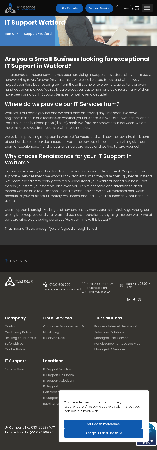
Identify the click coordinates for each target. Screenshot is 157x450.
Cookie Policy (15, 349)
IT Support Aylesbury (58, 380)
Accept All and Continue (104, 433)
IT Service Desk (54, 338)
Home (9, 33)
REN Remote (69, 8)
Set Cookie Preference (103, 424)
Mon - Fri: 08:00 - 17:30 (138, 285)
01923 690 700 (59, 284)
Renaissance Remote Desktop (117, 343)
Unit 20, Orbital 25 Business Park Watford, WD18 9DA (98, 288)
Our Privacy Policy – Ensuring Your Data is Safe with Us (20, 338)
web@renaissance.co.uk (63, 289)
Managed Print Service (111, 338)
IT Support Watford (57, 369)
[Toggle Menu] (147, 8)
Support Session (99, 8)
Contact (124, 8)
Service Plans (15, 369)
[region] (104, 416)
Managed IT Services (110, 349)
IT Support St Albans (58, 375)
